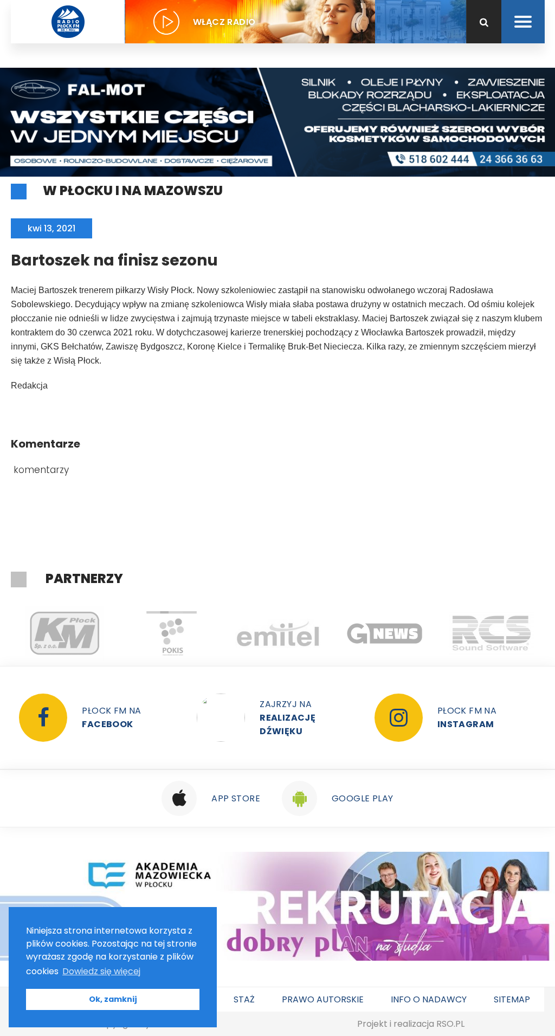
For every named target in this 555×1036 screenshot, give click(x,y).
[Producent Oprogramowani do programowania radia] (491, 633)
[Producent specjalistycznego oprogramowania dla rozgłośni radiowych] (384, 633)
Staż (244, 999)
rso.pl (450, 1024)
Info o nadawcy (429, 999)
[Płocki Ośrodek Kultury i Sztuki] (171, 633)
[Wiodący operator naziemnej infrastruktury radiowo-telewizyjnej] (277, 633)
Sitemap (512, 999)
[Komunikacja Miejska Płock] (64, 633)
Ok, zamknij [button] (113, 999)
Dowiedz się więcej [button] (101, 971)
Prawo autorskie (323, 999)
